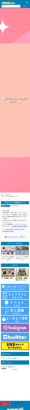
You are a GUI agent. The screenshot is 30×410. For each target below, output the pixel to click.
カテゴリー (4, 358)
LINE (23, 237)
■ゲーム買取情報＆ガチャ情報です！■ (8, 258)
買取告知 (3, 205)
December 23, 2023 (8, 231)
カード (8, 205)
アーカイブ (4, 366)
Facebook (9, 237)
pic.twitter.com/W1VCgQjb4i (19, 226)
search (24, 6)
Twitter (17, 237)
